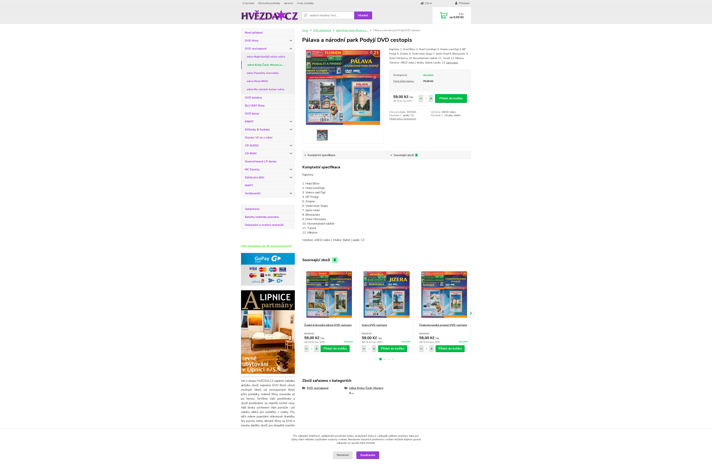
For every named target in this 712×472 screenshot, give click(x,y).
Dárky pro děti (254, 177)
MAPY (249, 185)
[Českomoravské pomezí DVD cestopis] (444, 294)
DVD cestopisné (256, 48)
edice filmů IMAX (257, 81)
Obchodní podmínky (269, 3)
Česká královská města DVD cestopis (328, 325)
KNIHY (249, 121)
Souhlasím (367, 455)
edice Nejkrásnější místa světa (266, 56)
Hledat (363, 15)
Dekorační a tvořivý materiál (264, 225)
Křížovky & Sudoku (257, 129)
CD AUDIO (252, 145)
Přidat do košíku (451, 98)
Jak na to (288, 3)
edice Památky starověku (262, 73)
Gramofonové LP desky (260, 161)
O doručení (248, 3)
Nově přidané (254, 33)
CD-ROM (250, 153)
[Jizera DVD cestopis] (386, 294)
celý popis (452, 62)
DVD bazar (252, 113)
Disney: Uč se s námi (258, 137)
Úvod (305, 30)
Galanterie (252, 209)
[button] (380, 359)
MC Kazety (252, 169)
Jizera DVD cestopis (374, 325)
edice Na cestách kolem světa (265, 89)
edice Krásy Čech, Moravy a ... (266, 65)
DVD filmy (251, 41)
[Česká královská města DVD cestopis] (329, 294)
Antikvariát (253, 193)
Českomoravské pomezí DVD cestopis (443, 325)
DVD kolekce (253, 97)
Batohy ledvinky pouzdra (262, 217)
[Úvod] (270, 15)
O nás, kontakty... (306, 3)
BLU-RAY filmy (255, 105)
